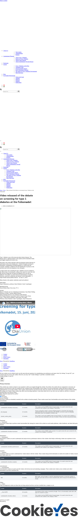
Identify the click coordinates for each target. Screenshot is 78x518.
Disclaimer (6, 358)
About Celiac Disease (21, 60)
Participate (5, 63)
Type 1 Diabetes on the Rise (22, 66)
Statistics (18, 81)
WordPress (12, 361)
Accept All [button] (10, 376)
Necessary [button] (2, 395)
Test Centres (18, 52)
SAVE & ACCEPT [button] (4, 500)
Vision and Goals (20, 77)
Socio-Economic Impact (21, 68)
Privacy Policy (6, 357)
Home (1, 190)
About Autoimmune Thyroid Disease (24, 61)
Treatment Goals (19, 67)
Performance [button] (3, 435)
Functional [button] (2, 420)
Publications (18, 82)
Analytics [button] (2, 450)
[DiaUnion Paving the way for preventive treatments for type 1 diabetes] (38, 48)
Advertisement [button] (3, 466)
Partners (17, 54)
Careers (5, 355)
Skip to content (3, 0)
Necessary (4, 396)
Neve (1, 361)
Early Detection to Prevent (22, 70)
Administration (19, 53)
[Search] (1, 89)
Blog (4, 74)
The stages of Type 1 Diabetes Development (26, 71)
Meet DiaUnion (19, 72)
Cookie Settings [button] (4, 376)
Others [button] (1, 482)
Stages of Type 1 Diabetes (22, 59)
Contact (5, 354)
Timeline (18, 78)
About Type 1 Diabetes (21, 57)
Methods (18, 79)
